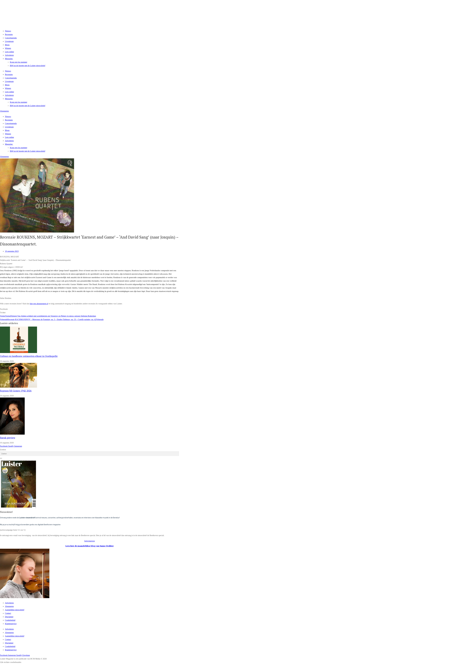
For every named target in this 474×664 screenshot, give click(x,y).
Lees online (9, 52)
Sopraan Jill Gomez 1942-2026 (15, 390)
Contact (8, 613)
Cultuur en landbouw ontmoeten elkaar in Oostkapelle (29, 356)
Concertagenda (11, 38)
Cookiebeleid (10, 620)
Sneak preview (7, 437)
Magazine (9, 59)
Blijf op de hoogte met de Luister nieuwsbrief (27, 66)
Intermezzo (89, 541)
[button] (89, 309)
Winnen (8, 48)
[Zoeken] (1, 458)
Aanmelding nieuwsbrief (14, 610)
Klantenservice (11, 624)
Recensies (9, 34)
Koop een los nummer (18, 62)
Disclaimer (9, 617)
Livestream (9, 41)
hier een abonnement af (39, 304)
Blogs (7, 45)
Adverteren (9, 55)
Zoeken (3, 450)
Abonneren (9, 606)
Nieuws (8, 31)
